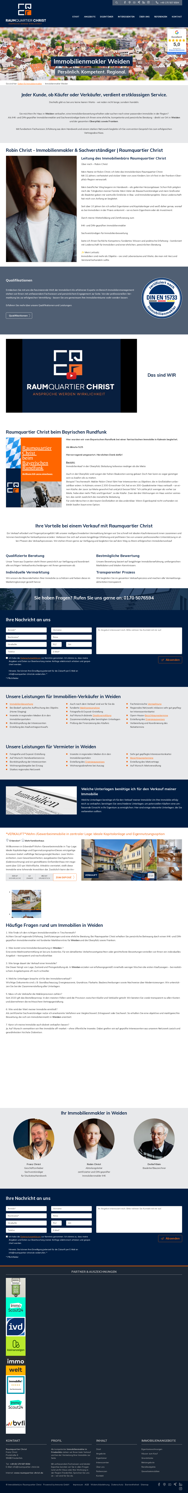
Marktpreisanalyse (90, 707)
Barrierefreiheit (132, 1484)
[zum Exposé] (169, 846)
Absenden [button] (173, 660)
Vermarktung (154, 703)
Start (75, 16)
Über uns (144, 16)
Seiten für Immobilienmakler (30, 83)
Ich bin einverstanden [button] (93, 1080)
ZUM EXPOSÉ (63, 877)
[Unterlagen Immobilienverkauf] (41, 800)
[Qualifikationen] (161, 298)
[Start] (41, 209)
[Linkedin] (143, 2)
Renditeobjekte (148, 1467)
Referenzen (160, 16)
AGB (87, 1484)
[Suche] (117, 2)
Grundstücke (147, 1458)
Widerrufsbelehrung (100, 1484)
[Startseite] (26, 14)
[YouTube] (134, 2)
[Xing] (139, 2)
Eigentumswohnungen (151, 1449)
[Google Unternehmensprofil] (129, 2)
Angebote (89, 16)
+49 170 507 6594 (169, 2)
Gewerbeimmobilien (150, 1471)
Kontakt (177, 16)
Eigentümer (106, 16)
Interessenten (126, 16)
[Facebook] (125, 2)
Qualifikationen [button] (18, 315)
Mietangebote (148, 1462)
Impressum (78, 1484)
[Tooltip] (185, 53)
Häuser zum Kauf (149, 1453)
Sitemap (144, 1484)
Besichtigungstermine (141, 757)
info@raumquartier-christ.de (26, 1467)
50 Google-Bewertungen (177, 50)
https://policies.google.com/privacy (98, 1072)
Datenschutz (117, 1484)
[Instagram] (148, 2)
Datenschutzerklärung (30, 658)
